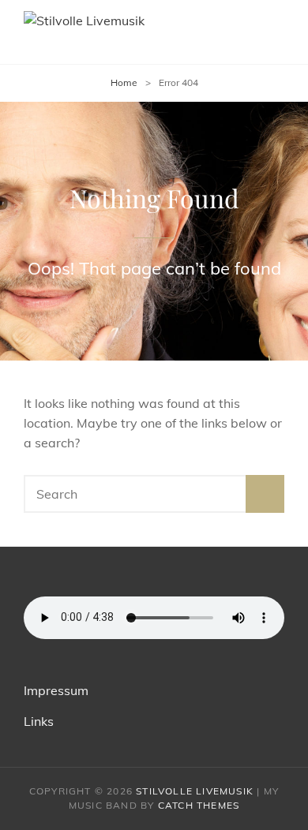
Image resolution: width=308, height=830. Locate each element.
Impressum (56, 690)
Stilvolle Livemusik (195, 791)
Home (124, 82)
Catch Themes (198, 805)
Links (39, 721)
